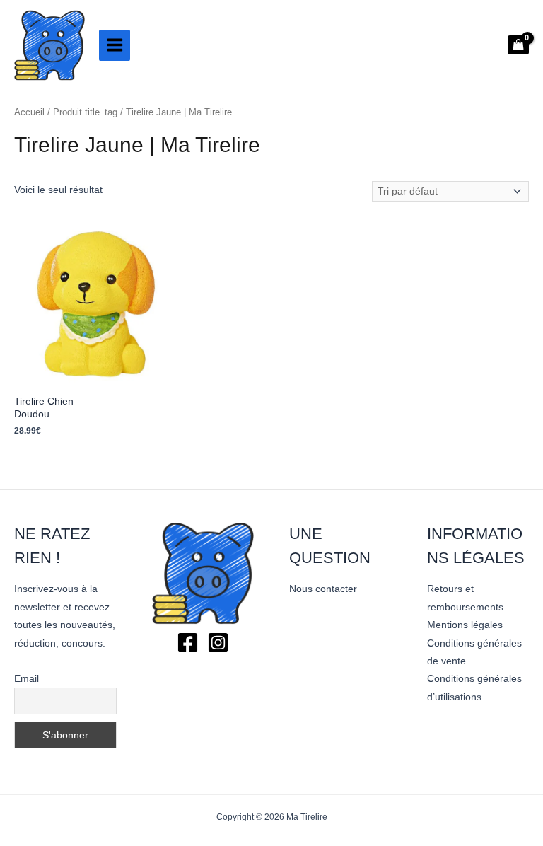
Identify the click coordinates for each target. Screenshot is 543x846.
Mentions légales (465, 625)
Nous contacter (323, 589)
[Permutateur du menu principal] (114, 45)
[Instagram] (218, 643)
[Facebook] (188, 643)
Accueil (29, 112)
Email (26, 678)
